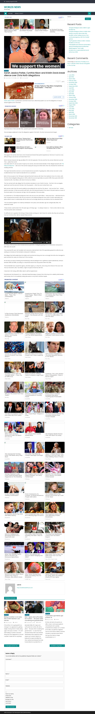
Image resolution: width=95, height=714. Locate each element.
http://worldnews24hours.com (25, 587)
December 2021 (73, 116)
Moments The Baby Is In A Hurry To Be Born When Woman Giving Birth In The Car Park (78, 63)
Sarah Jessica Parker (9, 100)
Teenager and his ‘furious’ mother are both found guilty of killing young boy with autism (12, 645)
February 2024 (72, 80)
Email (7, 680)
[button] (28, 231)
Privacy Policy (19, 13)
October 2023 (72, 84)
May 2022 (71, 110)
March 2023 (72, 95)
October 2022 (72, 101)
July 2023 (71, 88)
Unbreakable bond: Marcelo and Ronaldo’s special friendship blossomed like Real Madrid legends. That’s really (80, 46)
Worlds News (12, 7)
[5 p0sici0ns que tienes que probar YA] (55, 606)
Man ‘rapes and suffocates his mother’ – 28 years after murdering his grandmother (34, 618)
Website (8, 686)
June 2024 (71, 75)
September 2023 (73, 86)
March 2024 (72, 79)
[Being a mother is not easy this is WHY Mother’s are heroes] (14, 607)
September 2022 (73, 103)
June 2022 (71, 108)
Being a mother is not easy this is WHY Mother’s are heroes (13, 618)
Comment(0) (25, 78)
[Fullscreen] (49, 242)
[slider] (26, 242)
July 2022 (71, 107)
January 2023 (72, 97)
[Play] (6, 242)
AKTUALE (10, 13)
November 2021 (73, 118)
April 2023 (71, 93)
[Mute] (47, 242)
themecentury (27, 712)
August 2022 (72, 105)
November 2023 (73, 82)
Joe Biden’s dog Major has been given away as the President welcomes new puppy (58, 645)
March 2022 (72, 114)
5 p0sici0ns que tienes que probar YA (54, 616)
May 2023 (71, 92)
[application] (27, 230)
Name (8, 674)
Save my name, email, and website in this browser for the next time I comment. (10, 698)
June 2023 (71, 90)
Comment (9, 659)
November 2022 (73, 99)
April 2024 (71, 77)
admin (17, 78)
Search (69, 16)
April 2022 (71, 112)
